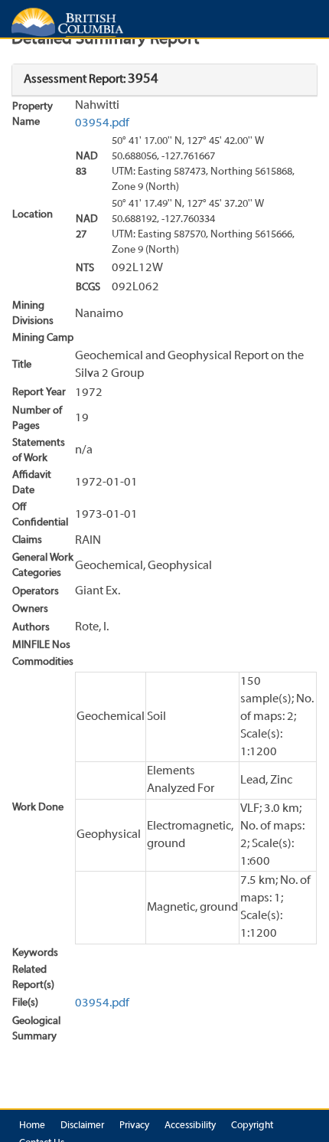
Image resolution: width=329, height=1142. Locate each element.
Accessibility (190, 1126)
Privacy (134, 1126)
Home (32, 1126)
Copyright (252, 1126)
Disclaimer (82, 1126)
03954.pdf (102, 123)
